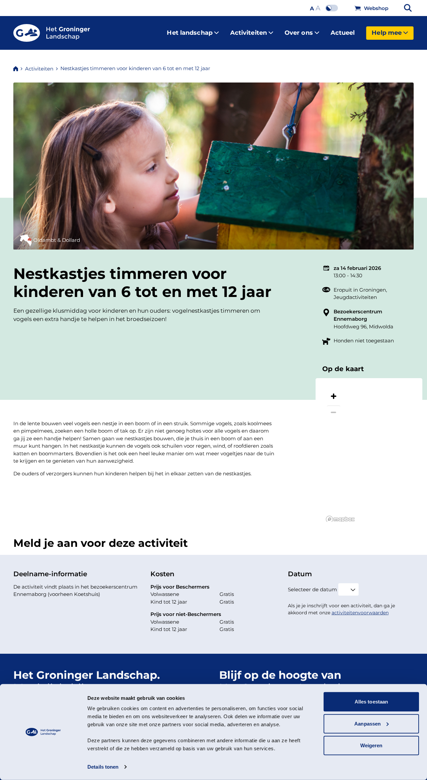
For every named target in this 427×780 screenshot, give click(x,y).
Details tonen (102, 767)
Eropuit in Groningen (360, 290)
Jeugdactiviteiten (355, 297)
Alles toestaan (371, 702)
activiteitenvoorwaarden (360, 613)
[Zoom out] (333, 412)
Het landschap (189, 32)
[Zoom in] (333, 396)
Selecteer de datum (312, 589)
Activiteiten (248, 32)
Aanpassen (367, 723)
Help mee (387, 32)
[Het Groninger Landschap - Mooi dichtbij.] (51, 33)
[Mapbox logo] (340, 519)
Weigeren (371, 745)
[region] (369, 450)
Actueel (343, 32)
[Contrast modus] (333, 8)
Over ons (299, 32)
